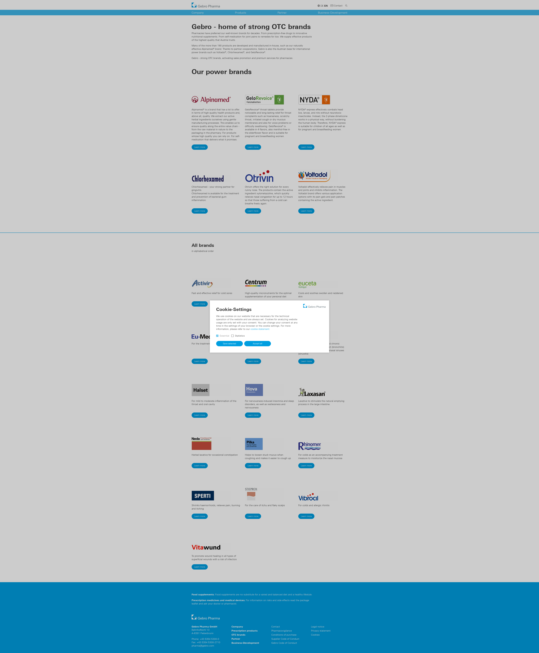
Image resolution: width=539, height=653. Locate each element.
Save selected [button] (229, 343)
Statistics (240, 335)
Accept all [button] (257, 343)
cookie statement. (260, 329)
